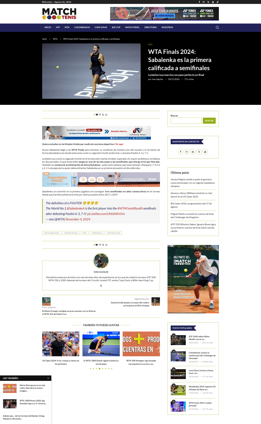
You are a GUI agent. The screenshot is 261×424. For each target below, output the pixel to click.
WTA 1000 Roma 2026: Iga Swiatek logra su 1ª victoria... (33, 402)
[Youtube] (213, 2)
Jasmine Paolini (71, 233)
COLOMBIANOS (82, 27)
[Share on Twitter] (103, 114)
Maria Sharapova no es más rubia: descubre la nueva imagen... (32, 388)
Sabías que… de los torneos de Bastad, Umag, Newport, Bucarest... (24, 417)
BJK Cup (116, 27)
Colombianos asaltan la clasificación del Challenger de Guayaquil (202, 355)
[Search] (217, 27)
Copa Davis (101, 27)
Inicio (48, 27)
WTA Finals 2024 (113, 233)
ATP (58, 27)
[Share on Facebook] (100, 114)
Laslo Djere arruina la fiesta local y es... (201, 371)
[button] (46, 350)
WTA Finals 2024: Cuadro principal (200, 404)
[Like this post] (97, 114)
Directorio (150, 27)
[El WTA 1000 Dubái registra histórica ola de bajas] (101, 344)
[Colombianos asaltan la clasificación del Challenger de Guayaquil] (178, 356)
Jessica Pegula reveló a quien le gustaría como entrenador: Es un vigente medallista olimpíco (193, 182)
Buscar (174, 115)
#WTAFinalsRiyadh (130, 208)
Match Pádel (132, 27)
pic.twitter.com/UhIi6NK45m (106, 214)
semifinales (97, 233)
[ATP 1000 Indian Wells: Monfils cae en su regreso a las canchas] (178, 340)
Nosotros (167, 27)
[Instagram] (204, 2)
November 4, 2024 (78, 219)
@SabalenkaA (76, 208)
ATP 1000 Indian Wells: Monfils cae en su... (199, 337)
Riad (85, 233)
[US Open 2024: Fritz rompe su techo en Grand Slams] (60, 344)
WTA (67, 27)
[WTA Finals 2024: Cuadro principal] (178, 407)
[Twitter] (208, 2)
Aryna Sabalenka (51, 233)
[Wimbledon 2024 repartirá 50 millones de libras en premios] (178, 390)
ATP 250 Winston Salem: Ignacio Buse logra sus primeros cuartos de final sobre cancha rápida (193, 227)
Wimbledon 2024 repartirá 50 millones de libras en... (202, 388)
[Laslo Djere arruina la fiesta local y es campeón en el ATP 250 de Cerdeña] (178, 374)
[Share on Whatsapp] (106, 114)
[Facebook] (199, 2)
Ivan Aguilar (157, 79)
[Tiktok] (217, 2)
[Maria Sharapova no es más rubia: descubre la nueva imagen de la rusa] (10, 388)
